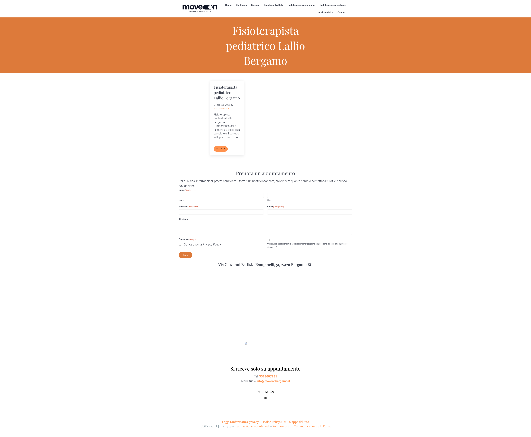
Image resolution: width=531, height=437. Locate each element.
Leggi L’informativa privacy (240, 422)
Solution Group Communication (294, 426)
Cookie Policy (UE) (274, 422)
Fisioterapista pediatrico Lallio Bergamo (227, 92)
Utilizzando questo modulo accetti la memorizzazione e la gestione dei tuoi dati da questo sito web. (307, 245)
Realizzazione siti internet (252, 426)
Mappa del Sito (299, 422)
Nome (181, 200)
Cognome (271, 200)
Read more (222, 149)
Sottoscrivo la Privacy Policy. (202, 244)
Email (275, 206)
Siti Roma (324, 426)
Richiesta (183, 219)
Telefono (188, 206)
